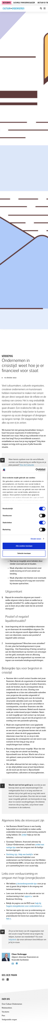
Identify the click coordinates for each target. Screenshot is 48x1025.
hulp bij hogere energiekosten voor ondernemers (23, 904)
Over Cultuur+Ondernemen (12, 1004)
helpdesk (12, 939)
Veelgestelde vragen (9, 1019)
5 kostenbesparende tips (26, 883)
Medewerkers (7, 1008)
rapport (27, 896)
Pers (3, 1016)
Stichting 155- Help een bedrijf (19, 854)
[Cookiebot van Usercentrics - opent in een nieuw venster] (35, 469)
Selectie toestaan (24, 553)
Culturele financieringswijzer (24, 2)
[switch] (42, 515)
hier (7, 919)
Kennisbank (7, 2)
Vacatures (5, 1012)
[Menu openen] (44, 8)
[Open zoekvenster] (41, 8)
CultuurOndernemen (13, 8)
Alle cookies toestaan (24, 546)
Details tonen (36, 539)
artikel (24, 835)
